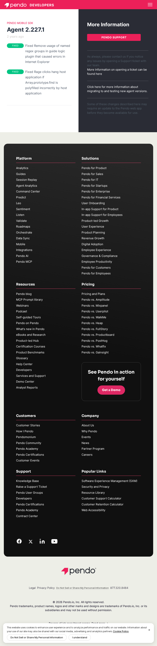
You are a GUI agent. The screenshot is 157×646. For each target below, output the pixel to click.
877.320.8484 (119, 587)
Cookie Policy (121, 631)
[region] (78, 633)
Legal (32, 587)
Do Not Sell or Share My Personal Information (37, 637)
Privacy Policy (46, 587)
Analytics (22, 168)
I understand (79, 637)
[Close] (149, 630)
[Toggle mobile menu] (150, 4)
